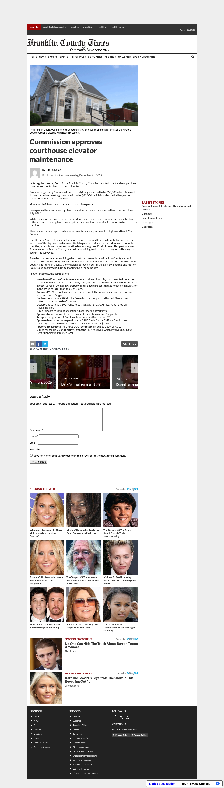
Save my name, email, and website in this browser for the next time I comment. (80, 455)
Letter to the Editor (81, 769)
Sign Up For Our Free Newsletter (86, 773)
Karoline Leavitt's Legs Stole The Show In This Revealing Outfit (99, 681)
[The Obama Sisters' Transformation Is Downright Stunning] (120, 604)
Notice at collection (162, 783)
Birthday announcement (83, 751)
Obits (36, 738)
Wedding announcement (83, 760)
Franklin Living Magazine (54, 27)
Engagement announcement (85, 756)
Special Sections (144, 56)
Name (34, 436)
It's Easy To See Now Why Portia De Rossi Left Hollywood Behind (120, 580)
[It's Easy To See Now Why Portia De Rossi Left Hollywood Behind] (120, 557)
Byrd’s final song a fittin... (81, 384)
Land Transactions (152, 217)
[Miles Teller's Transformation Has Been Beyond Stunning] (47, 604)
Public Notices (118, 27)
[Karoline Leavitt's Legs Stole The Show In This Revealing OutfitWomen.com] (46, 688)
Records (110, 56)
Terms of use (78, 734)
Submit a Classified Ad (82, 764)
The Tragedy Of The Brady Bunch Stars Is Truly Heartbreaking (117, 533)
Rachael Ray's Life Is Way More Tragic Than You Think (83, 626)
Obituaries (95, 56)
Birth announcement (81, 747)
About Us (77, 716)
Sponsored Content (42, 747)
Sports (53, 56)
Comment (36, 430)
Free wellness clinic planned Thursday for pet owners (166, 208)
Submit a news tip (80, 738)
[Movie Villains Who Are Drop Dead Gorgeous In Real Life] (83, 510)
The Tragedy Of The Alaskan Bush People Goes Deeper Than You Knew (83, 580)
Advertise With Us (80, 725)
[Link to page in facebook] (39, 344)
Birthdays (147, 213)
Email (34, 442)
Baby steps (147, 226)
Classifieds (88, 27)
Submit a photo (79, 742)
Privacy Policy (121, 735)
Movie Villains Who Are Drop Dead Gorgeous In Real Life (82, 532)
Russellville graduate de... (136, 384)
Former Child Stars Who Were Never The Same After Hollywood (46, 580)
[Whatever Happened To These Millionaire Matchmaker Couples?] (47, 510)
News (42, 56)
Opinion (64, 56)
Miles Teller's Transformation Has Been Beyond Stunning (45, 626)
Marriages (147, 222)
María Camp (53, 169)
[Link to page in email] (33, 344)
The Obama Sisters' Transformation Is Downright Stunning (119, 627)
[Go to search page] (192, 57)
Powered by (121, 489)
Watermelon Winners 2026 (29, 382)
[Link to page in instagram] (127, 717)
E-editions (102, 27)
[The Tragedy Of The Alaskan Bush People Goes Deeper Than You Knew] (83, 557)
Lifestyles (79, 56)
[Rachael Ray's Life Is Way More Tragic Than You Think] (83, 604)
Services (75, 27)
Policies (76, 729)
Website (35, 449)
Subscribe (34, 27)
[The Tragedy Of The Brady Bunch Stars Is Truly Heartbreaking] (120, 510)
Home (33, 56)
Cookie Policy (140, 735)
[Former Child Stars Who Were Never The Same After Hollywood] (47, 557)
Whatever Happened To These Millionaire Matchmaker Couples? (46, 533)
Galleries (124, 56)
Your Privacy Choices (195, 783)
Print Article (129, 344)
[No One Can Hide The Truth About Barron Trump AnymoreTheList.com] (46, 654)
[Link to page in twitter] (45, 344)
